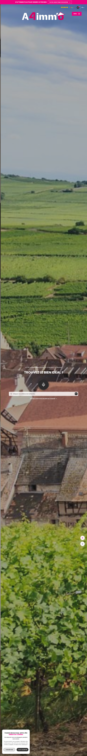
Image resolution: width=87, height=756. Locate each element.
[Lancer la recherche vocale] (43, 384)
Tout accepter (22, 749)
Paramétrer (9, 749)
